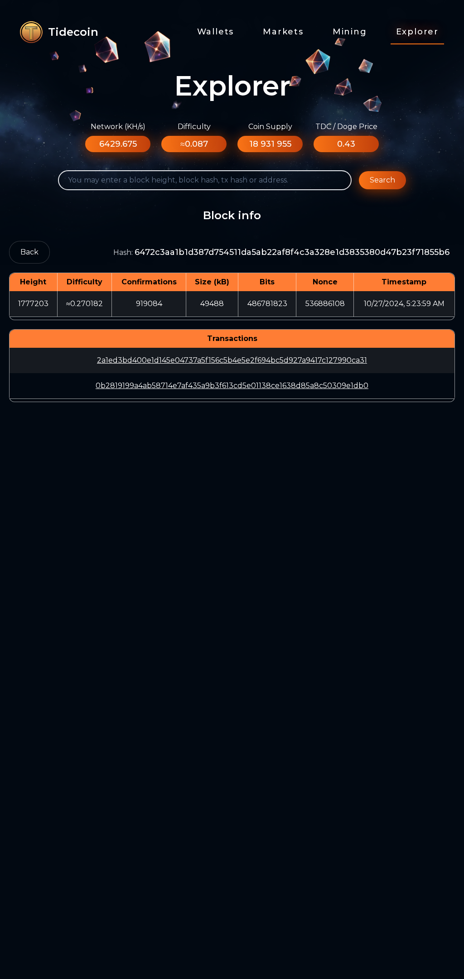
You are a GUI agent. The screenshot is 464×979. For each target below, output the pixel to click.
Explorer (417, 32)
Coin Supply (270, 126)
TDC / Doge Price (346, 126)
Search (382, 180)
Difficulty (194, 126)
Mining (350, 32)
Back (29, 252)
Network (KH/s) (118, 126)
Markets (283, 32)
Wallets (215, 32)
